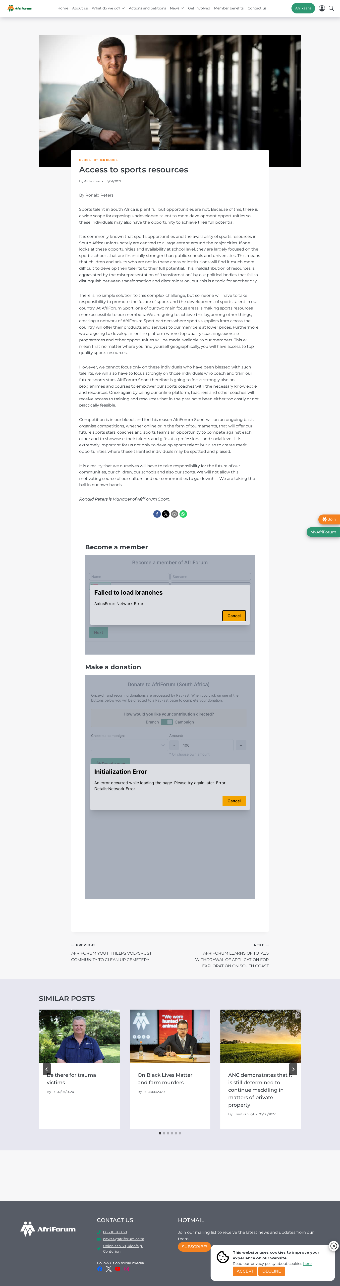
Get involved (199, 8)
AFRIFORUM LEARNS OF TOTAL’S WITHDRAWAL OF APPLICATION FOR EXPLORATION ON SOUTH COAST (232, 955)
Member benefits (229, 8)
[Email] (174, 514)
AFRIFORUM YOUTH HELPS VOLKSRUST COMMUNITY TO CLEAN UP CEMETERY (111, 952)
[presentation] (79, 1036)
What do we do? (106, 8)
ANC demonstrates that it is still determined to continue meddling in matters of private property (260, 1090)
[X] (166, 514)
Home (62, 8)
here (307, 1263)
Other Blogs (106, 160)
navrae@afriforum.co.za (123, 1239)
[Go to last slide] (47, 1069)
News (174, 8)
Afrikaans (303, 8)
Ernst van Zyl (243, 1114)
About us (80, 8)
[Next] (293, 1069)
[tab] (160, 1133)
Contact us (257, 8)
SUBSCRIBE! (194, 1246)
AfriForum (92, 181)
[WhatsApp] (183, 514)
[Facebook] (157, 514)
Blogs (85, 160)
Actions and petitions (147, 8)
